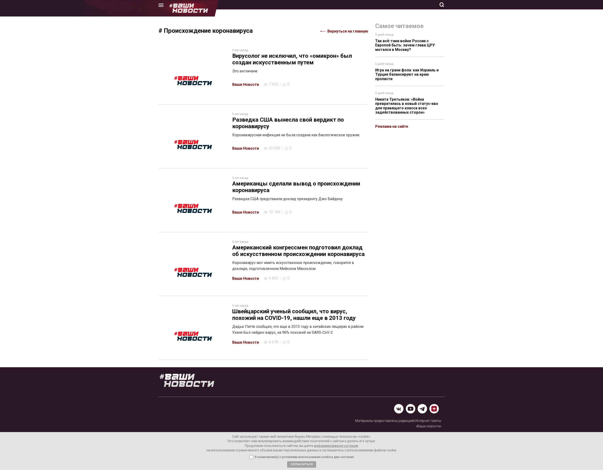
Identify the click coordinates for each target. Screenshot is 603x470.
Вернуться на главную (347, 31)
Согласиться (301, 464)
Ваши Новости (245, 84)
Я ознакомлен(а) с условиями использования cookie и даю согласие (304, 457)
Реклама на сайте (391, 126)
